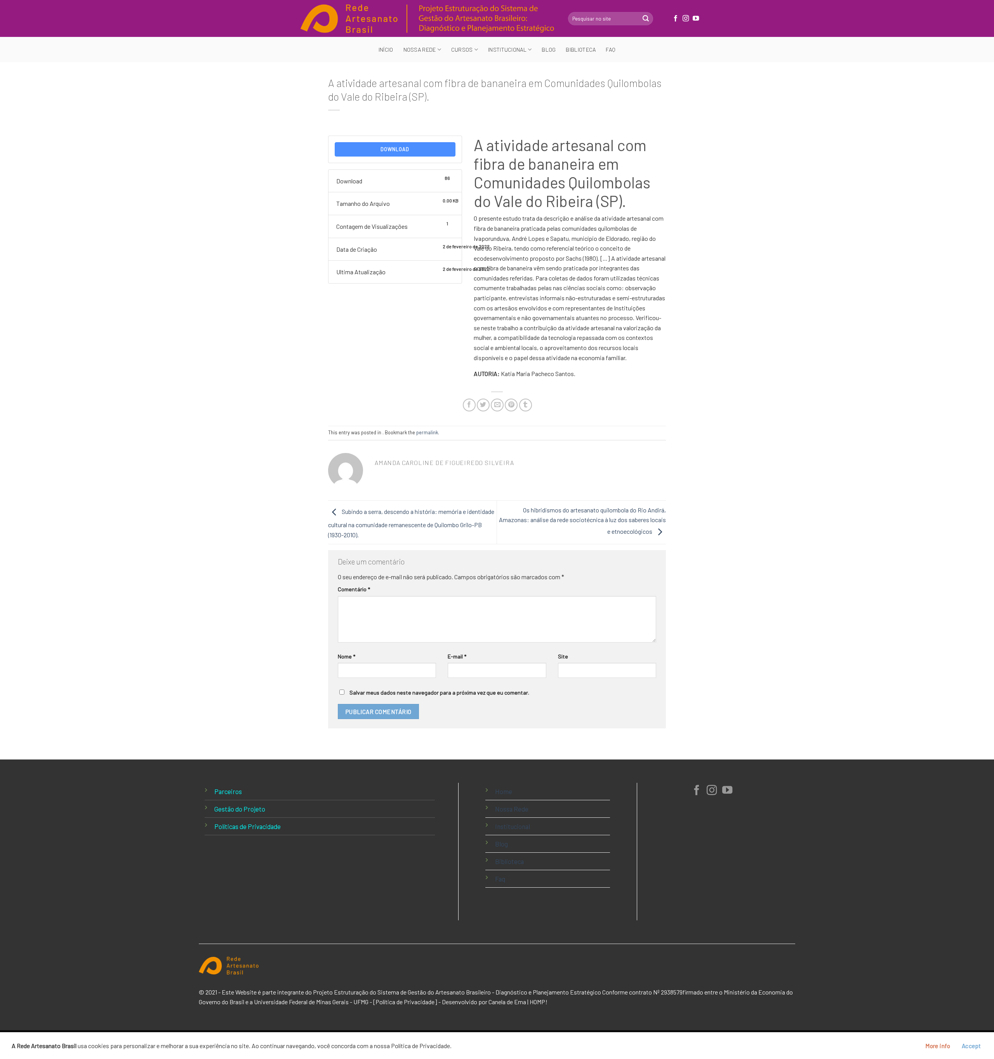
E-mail (457, 656)
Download (395, 149)
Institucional (512, 826)
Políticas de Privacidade (247, 826)
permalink (427, 432)
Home (503, 791)
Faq (610, 49)
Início (386, 49)
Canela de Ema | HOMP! (517, 1001)
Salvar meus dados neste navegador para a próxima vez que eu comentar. (439, 692)
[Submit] (645, 18)
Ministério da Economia (754, 992)
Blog (549, 49)
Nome (346, 656)
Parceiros (228, 791)
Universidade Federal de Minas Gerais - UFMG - (313, 1001)
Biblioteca (581, 49)
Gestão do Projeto (239, 809)
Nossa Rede (511, 809)
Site (563, 656)
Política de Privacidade (404, 1001)
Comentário (354, 589)
